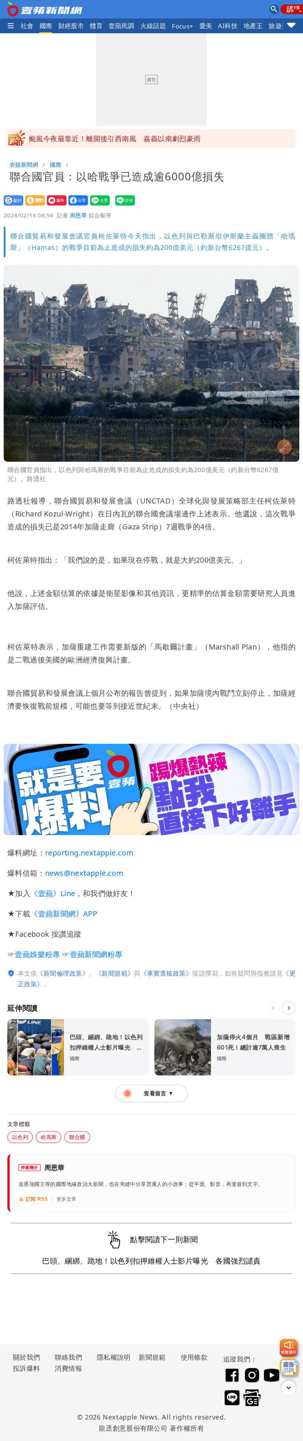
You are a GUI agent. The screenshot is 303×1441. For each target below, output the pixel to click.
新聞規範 (152, 1357)
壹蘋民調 (122, 25)
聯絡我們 (68, 1357)
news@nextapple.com (84, 873)
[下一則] (289, 1008)
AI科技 (228, 25)
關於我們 (26, 1357)
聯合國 (77, 1136)
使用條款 (194, 1357)
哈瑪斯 (49, 1136)
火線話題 (153, 25)
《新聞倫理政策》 (63, 973)
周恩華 (78, 215)
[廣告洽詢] (288, 1367)
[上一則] (272, 1008)
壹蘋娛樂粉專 (37, 954)
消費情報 (68, 1368)
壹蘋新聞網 (24, 164)
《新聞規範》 (114, 973)
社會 (27, 25)
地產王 (253, 25)
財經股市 (71, 25)
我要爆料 (54, 205)
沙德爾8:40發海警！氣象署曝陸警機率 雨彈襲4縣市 (113, 138)
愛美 (206, 25)
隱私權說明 (111, 1357)
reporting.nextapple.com (89, 853)
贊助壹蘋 (32, 205)
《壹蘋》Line (52, 893)
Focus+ (182, 26)
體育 (96, 25)
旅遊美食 (282, 25)
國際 (46, 25)
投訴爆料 (26, 1368)
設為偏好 (11, 205)
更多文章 (66, 1199)
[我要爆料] (288, 1348)
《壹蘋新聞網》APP (63, 914)
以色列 (20, 1136)
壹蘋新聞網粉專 (96, 954)
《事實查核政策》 (166, 973)
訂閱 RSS (37, 1199)
